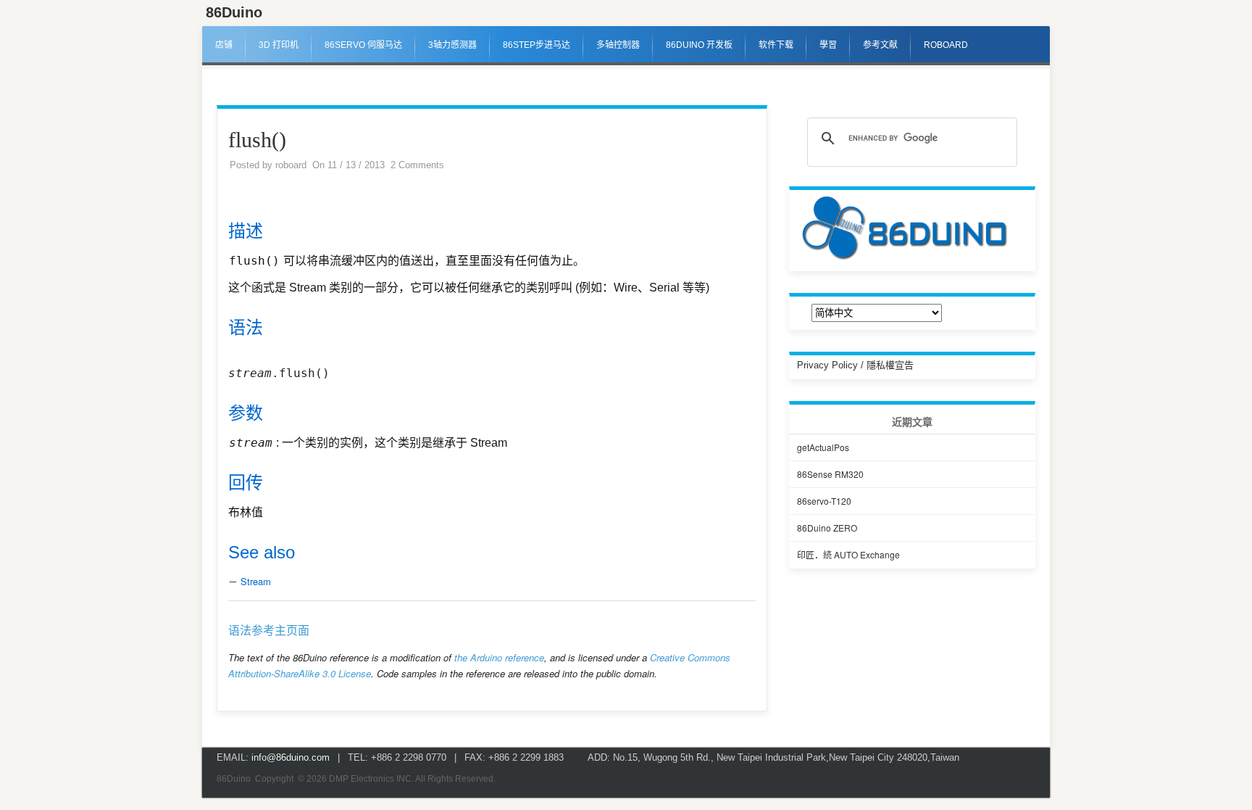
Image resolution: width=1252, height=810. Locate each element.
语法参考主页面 (268, 630)
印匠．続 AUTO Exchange (848, 554)
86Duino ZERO (827, 527)
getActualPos (823, 447)
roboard (290, 165)
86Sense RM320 (830, 474)
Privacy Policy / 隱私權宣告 (855, 365)
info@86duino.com (290, 757)
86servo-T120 (824, 501)
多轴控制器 (618, 45)
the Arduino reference (499, 657)
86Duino (234, 12)
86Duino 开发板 (699, 45)
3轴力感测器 (452, 45)
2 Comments (417, 165)
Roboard (946, 45)
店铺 (224, 45)
